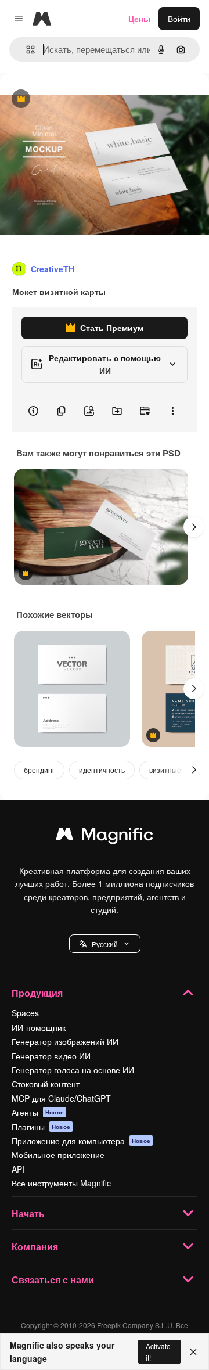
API (18, 1169)
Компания (35, 1246)
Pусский (105, 944)
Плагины (41, 1126)
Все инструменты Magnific (61, 1183)
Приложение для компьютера (81, 1140)
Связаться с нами (53, 1279)
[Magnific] (104, 837)
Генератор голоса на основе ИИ (73, 1070)
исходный (78, 100)
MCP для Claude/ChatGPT (61, 1098)
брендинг (39, 770)
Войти (179, 18)
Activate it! (158, 1351)
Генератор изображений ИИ (65, 1041)
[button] (104, 943)
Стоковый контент (46, 1083)
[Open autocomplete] (26, 49)
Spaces (25, 1013)
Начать (28, 1213)
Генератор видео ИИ (51, 1056)
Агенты (38, 1112)
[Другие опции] (172, 411)
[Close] (193, 1352)
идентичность (102, 770)
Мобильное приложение (58, 1154)
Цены (139, 18)
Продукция (37, 992)
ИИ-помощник (39, 1027)
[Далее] (193, 527)
